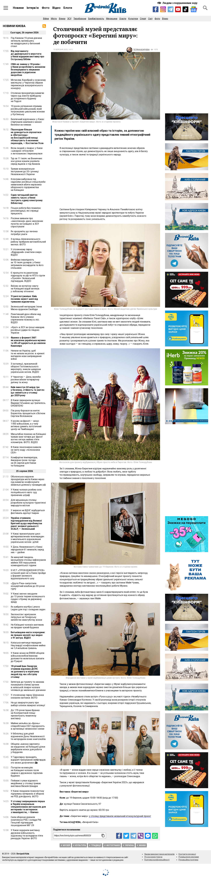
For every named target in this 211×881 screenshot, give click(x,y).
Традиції (96, 845)
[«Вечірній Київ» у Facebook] (155, 9)
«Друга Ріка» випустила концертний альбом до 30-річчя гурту (28, 586)
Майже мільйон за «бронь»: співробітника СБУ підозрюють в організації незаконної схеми (28, 726)
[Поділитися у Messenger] (148, 836)
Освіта (122, 18)
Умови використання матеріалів (159, 854)
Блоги (67, 7)
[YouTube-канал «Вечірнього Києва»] (178, 9)
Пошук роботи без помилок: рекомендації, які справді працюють (26, 211)
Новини (18, 7)
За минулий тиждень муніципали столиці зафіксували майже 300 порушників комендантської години (28, 561)
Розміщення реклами (189, 857)
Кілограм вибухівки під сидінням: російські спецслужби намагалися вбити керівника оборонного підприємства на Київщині (28, 184)
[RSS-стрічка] (44, 26)
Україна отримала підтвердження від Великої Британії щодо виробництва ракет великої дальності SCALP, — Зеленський (26, 523)
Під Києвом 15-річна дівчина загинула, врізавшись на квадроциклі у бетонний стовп (26, 42)
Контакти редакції (187, 854)
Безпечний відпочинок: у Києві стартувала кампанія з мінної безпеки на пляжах (27, 122)
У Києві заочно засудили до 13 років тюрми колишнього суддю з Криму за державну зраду (28, 597)
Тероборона (79, 18)
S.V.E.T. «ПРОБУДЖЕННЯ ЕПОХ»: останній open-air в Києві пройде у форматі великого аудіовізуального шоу (28, 574)
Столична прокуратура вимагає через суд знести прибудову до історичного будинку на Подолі (27, 97)
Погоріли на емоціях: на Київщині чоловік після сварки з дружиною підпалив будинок (27, 771)
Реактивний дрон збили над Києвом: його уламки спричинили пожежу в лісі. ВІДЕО (26, 318)
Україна (129, 845)
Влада (62, 18)
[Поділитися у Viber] (141, 836)
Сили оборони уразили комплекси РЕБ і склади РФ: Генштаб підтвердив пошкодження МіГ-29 (26, 821)
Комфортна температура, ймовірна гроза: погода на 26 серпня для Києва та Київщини (24, 461)
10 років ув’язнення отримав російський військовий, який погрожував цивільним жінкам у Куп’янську (28, 110)
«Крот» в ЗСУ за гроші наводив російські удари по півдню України (27, 330)
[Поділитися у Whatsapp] (155, 836)
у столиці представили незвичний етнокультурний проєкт (120, 816)
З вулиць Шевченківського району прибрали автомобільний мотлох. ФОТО (28, 242)
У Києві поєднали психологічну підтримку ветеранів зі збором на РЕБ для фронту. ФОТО (27, 794)
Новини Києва (14, 26)
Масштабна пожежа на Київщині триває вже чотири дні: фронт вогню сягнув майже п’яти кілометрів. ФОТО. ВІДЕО (28, 438)
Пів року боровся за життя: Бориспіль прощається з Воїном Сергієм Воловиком (28, 413)
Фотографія (113, 845)
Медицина (111, 18)
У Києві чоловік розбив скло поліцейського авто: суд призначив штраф (26, 492)
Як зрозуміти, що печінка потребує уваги (24, 233)
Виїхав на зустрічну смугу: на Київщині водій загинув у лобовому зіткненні (25, 289)
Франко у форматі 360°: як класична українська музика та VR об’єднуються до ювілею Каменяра (28, 341)
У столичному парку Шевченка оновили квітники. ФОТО (27, 696)
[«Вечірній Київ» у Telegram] (170, 9)
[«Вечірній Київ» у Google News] (193, 9)
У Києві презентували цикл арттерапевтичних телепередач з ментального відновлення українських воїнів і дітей (27, 537)
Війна (46, 18)
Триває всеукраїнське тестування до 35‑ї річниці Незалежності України (25, 171)
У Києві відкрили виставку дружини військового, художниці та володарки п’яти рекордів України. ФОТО (27, 834)
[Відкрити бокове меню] (6, 8)
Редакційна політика (188, 860)
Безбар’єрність (96, 18)
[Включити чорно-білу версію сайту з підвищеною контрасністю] (177, 3)
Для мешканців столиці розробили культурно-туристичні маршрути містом (28, 503)
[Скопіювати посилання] (103, 835)
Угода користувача (153, 857)
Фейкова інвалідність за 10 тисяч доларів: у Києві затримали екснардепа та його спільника (27, 263)
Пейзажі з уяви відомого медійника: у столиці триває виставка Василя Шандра (26, 783)
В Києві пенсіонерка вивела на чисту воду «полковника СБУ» (26, 450)
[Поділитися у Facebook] (119, 836)
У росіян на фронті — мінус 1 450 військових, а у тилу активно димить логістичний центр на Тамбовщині (26, 425)
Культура (133, 18)
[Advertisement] (105, 182)
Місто (54, 18)
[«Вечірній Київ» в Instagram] (163, 9)
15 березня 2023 (60, 50)
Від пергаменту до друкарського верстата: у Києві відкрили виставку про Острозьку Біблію (27, 55)
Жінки (142, 845)
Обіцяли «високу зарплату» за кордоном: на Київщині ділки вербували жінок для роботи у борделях (28, 748)
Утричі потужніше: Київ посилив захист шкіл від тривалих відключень (24, 299)
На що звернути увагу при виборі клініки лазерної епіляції (28, 704)
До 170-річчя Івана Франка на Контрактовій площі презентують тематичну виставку (25, 714)
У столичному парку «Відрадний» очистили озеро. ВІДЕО (26, 252)
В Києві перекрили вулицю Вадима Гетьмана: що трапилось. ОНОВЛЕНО (28, 403)
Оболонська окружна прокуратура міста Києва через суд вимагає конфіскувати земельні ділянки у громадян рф (28, 480)
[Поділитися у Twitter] (126, 836)
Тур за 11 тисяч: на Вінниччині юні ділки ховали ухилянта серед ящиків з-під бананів (26, 161)
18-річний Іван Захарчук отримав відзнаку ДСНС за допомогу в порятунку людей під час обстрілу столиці (25, 671)
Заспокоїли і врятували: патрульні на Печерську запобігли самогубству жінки (26, 617)
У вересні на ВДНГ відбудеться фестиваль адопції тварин (28, 511)
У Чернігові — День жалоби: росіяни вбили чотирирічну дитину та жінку (26, 379)
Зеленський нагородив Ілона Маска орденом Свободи (26, 308)
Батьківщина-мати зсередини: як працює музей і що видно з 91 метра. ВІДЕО (28, 635)
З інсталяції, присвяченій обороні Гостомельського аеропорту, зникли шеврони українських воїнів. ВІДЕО (26, 367)
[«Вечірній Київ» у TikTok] (185, 9)
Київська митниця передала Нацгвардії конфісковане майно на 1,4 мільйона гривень (28, 645)
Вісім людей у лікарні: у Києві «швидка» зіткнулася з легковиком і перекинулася (27, 151)
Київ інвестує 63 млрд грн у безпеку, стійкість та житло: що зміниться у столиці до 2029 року (28, 391)
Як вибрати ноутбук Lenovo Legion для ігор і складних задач (28, 608)
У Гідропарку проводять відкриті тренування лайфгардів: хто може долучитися (28, 760)
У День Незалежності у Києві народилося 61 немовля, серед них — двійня (27, 549)
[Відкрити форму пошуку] (205, 8)
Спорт (143, 18)
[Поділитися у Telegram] (133, 836)
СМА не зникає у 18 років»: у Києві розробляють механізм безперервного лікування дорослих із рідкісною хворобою (28, 69)
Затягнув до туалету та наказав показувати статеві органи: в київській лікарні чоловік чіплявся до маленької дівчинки (28, 686)
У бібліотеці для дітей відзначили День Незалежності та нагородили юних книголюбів (28, 736)
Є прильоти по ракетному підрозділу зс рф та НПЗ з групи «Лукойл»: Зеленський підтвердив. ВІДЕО (28, 276)
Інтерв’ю (33, 7)
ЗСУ (69, 18)
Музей (66, 845)
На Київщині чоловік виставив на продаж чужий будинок (27, 626)
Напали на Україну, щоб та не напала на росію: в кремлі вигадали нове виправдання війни (27, 354)
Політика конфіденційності (157, 860)
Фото (46, 7)
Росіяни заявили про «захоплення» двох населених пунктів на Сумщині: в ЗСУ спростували (27, 222)
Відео (56, 7)
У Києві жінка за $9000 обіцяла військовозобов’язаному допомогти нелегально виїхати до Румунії (27, 657)
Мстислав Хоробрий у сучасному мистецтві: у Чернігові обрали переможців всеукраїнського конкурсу (28, 84)
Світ (150, 18)
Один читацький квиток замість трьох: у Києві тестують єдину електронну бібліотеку (26, 199)
